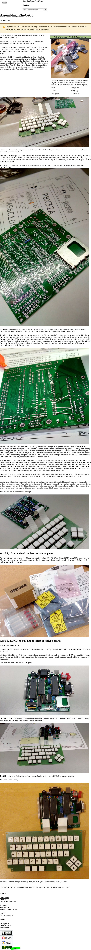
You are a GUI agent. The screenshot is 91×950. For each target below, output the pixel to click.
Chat (37, 1)
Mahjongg (74, 91)
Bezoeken (26, 1)
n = (4, 2)
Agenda (32, 1)
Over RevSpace (5, 926)
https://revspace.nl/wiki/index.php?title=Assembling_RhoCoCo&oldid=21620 (41, 887)
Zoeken (26, 5)
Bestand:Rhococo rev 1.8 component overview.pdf (18, 43)
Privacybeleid (5, 924)
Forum (41, 1)
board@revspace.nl (7, 915)
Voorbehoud (4, 928)
